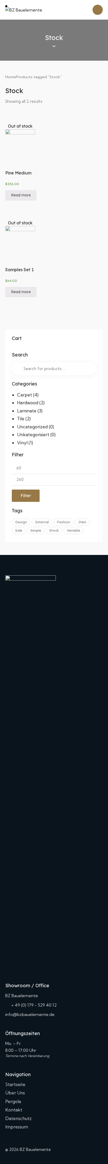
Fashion (63, 522)
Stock (54, 530)
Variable (73, 530)
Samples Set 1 (19, 269)
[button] (13, 143)
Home (10, 76)
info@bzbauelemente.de (30, 1014)
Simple (35, 530)
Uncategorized (32, 426)
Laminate (26, 410)
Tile (20, 418)
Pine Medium (18, 172)
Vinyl (22, 442)
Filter (25, 495)
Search (17, 368)
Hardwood (27, 402)
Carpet (24, 395)
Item (82, 522)
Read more (21, 195)
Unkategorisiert (33, 434)
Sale (18, 530)
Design (21, 522)
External (42, 522)
